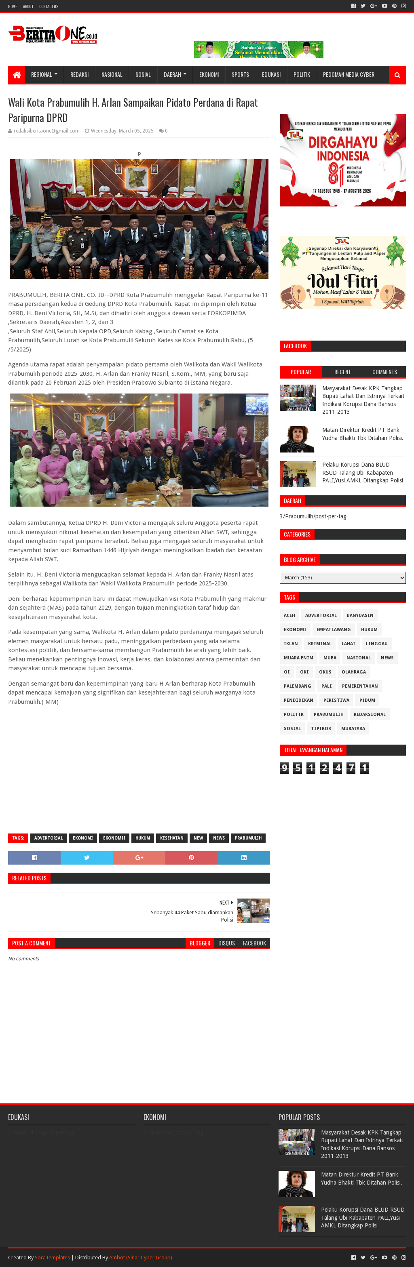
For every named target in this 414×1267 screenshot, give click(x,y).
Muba (329, 658)
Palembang (297, 686)
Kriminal (320, 643)
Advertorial (48, 838)
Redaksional (370, 714)
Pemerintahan (360, 686)
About (28, 6)
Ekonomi (209, 74)
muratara (353, 728)
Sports (240, 74)
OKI (304, 672)
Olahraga (354, 672)
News (219, 838)
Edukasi (271, 74)
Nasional (112, 74)
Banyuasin (360, 615)
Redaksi (79, 74)
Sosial (143, 74)
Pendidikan (298, 700)
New (198, 838)
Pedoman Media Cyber (348, 74)
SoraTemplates (52, 1257)
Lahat (349, 643)
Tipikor (321, 728)
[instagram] (403, 6)
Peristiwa (336, 700)
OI (287, 672)
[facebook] (353, 6)
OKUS (325, 672)
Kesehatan (172, 838)
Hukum (142, 838)
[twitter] (363, 6)
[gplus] (374, 6)
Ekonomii (114, 838)
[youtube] (384, 6)
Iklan (291, 643)
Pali (326, 686)
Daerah (172, 74)
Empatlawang (334, 629)
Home (12, 6)
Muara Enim (298, 658)
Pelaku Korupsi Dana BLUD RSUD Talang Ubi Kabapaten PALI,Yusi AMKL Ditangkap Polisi (362, 472)
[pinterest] (394, 6)
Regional (41, 74)
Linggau (377, 643)
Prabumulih (248, 838)
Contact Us (48, 6)
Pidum (367, 700)
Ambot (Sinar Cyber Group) (140, 1257)
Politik (302, 74)
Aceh (289, 615)
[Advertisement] (139, 768)
